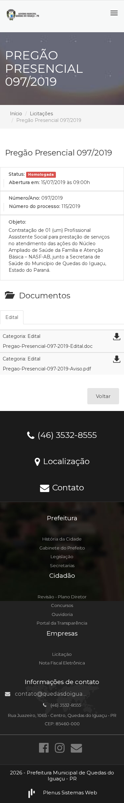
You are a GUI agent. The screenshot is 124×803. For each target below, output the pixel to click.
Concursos (62, 605)
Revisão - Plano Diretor (62, 596)
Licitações (41, 114)
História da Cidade (62, 539)
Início (16, 114)
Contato (67, 487)
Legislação (62, 556)
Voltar (103, 396)
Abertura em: (24, 182)
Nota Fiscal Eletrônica (62, 662)
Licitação (62, 654)
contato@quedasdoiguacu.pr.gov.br (64, 694)
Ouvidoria (62, 614)
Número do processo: (34, 206)
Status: (17, 174)
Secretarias (62, 565)
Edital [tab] (11, 317)
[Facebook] (45, 748)
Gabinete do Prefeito (62, 548)
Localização (65, 460)
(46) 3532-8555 (66, 434)
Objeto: (17, 222)
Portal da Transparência (62, 623)
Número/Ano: (24, 198)
